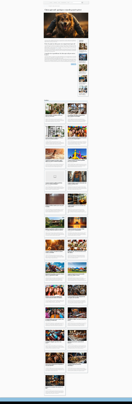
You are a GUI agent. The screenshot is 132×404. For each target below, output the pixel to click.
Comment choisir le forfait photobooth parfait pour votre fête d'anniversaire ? (77, 138)
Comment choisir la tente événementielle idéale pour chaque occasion (76, 275)
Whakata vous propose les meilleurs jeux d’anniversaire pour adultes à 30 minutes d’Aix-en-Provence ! (53, 297)
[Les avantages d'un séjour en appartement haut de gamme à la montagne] (77, 108)
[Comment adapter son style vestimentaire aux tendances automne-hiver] (77, 176)
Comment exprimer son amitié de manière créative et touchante (54, 252)
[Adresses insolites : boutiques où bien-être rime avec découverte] (83, 67)
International (55, 2)
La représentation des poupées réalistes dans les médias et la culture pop (54, 320)
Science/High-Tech (63, 2)
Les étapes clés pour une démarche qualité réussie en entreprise (83, 94)
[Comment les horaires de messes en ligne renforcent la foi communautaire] (77, 222)
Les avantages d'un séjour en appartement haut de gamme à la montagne (76, 116)
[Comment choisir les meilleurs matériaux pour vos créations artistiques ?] (54, 176)
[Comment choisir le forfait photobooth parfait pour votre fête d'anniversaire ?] (77, 131)
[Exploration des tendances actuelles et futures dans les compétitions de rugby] (54, 267)
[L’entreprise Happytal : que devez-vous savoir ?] (54, 335)
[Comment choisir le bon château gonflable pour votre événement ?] (77, 153)
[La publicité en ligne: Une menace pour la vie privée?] (77, 312)
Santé (59, 2)
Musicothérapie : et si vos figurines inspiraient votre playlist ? (83, 51)
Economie (51, 2)
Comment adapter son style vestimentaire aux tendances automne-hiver (77, 183)
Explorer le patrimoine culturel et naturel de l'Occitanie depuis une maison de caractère (54, 229)
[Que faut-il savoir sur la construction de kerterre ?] (77, 335)
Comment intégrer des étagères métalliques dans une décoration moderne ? (54, 138)
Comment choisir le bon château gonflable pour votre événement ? (76, 161)
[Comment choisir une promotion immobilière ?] (77, 357)
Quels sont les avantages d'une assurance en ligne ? (54, 387)
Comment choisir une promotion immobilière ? (74, 365)
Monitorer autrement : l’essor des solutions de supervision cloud (82, 83)
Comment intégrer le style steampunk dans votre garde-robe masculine (76, 297)
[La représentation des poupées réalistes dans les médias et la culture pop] (54, 312)
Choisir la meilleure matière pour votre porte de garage (54, 206)
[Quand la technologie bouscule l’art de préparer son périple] (83, 56)
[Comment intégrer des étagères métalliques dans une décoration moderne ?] (54, 131)
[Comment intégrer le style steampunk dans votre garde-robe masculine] (77, 290)
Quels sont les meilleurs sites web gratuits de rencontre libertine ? (54, 365)
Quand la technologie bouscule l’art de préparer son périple (82, 62)
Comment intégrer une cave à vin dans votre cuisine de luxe (77, 206)
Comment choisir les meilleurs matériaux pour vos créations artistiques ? (53, 183)
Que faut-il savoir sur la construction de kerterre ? (76, 342)
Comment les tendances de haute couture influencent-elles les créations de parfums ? (54, 161)
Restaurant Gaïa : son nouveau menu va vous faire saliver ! (77, 252)
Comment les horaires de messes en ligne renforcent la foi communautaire (76, 229)
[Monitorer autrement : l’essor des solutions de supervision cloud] (83, 78)
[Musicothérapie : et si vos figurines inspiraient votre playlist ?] (83, 46)
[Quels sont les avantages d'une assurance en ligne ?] (54, 380)
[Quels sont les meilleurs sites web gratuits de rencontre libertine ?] (54, 357)
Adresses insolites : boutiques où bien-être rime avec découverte (82, 72)
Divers (68, 2)
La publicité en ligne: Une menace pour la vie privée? (77, 320)
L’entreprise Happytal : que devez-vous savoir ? (53, 342)
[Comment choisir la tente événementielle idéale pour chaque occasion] (77, 267)
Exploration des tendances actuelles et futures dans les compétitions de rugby (54, 275)
